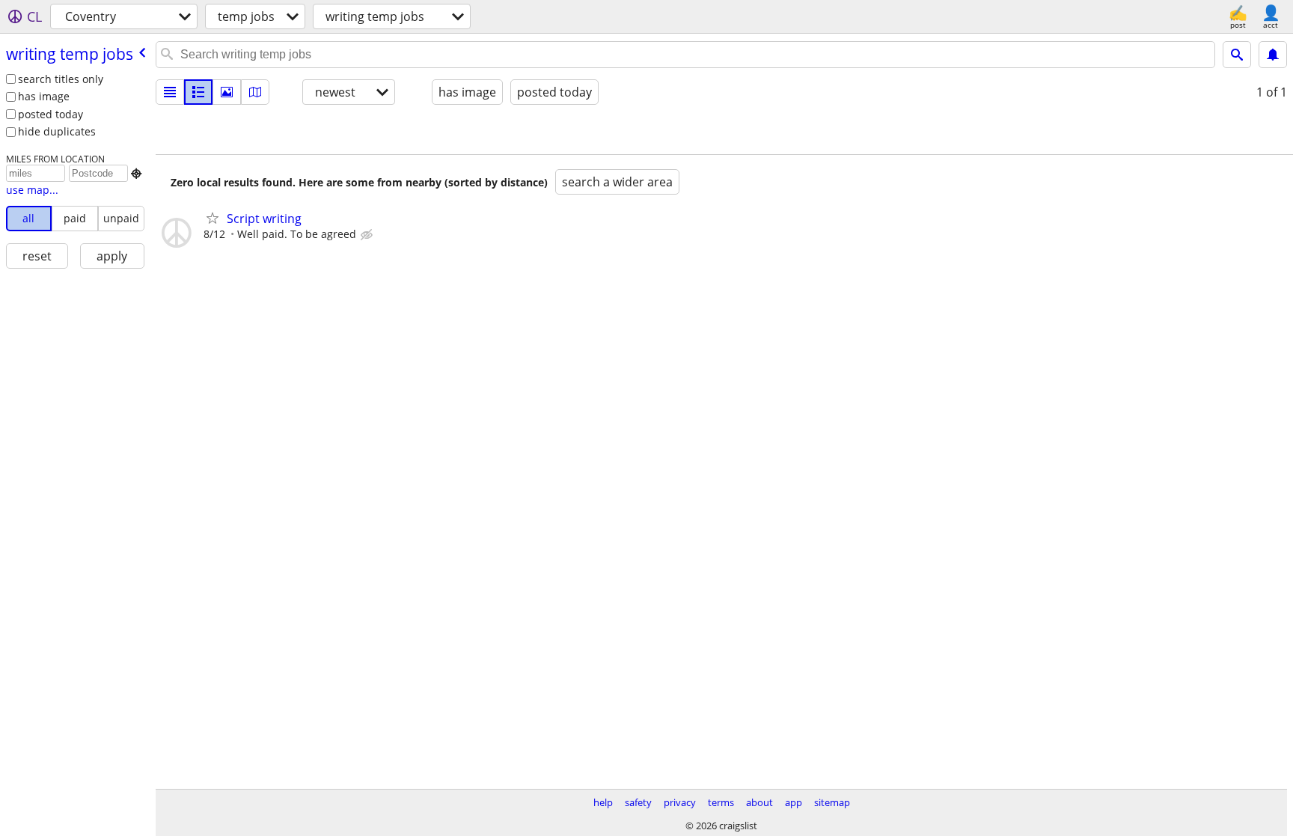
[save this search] (1273, 54)
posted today (50, 114)
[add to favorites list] (212, 218)
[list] (170, 92)
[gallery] (227, 92)
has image (44, 96)
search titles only (60, 79)
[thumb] (198, 92)
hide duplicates (57, 131)
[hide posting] (368, 235)
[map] (255, 92)
